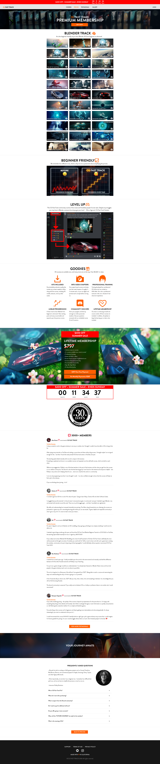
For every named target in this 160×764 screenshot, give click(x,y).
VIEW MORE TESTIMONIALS (79, 626)
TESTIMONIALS (85, 7)
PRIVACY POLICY (90, 747)
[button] (80, 690)
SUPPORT (67, 747)
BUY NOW (79, 25)
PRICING (76, 7)
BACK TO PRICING (79, 732)
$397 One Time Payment (80, 372)
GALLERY (94, 7)
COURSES (68, 7)
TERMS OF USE (77, 747)
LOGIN (154, 7)
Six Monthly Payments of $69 (80, 376)
